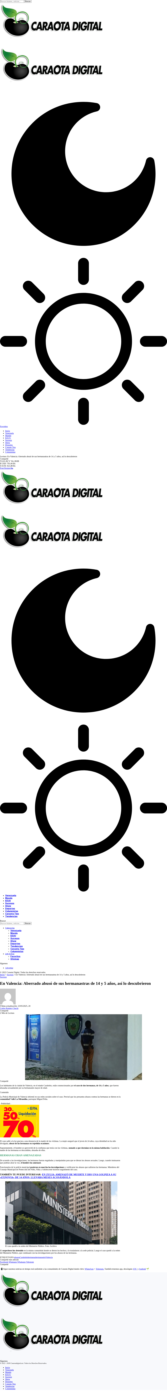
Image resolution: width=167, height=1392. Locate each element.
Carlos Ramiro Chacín (9, 1008)
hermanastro (41, 1257)
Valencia (49, 1257)
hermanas (32, 1257)
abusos (17, 1257)
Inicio (2, 975)
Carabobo (24, 1257)
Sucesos (10, 975)
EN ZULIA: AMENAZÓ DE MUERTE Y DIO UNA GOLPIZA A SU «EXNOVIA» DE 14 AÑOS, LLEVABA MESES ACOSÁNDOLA (58, 1176)
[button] (6, 468)
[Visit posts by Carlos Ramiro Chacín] (8, 1004)
